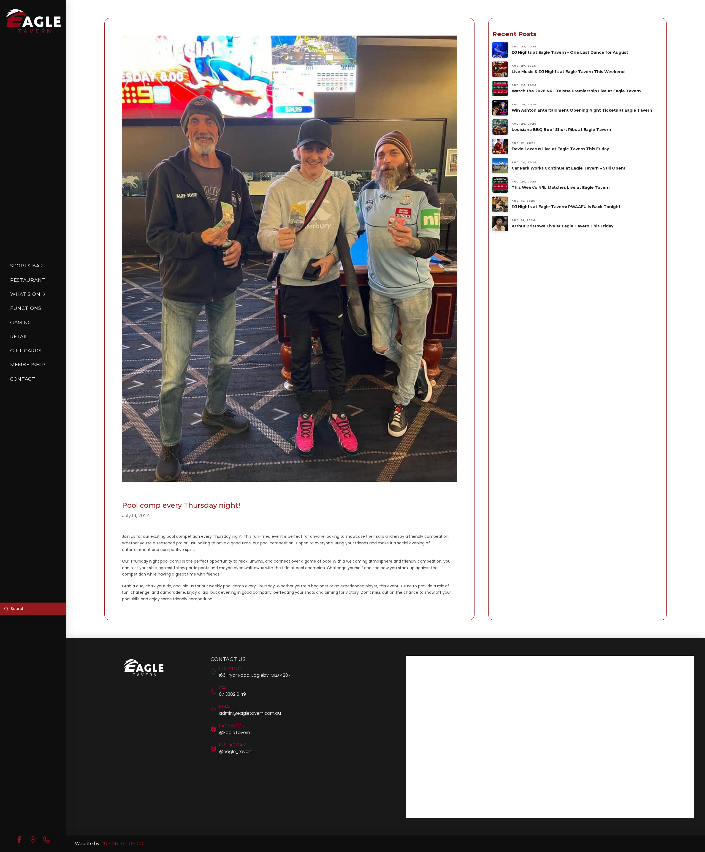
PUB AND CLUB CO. (122, 843)
